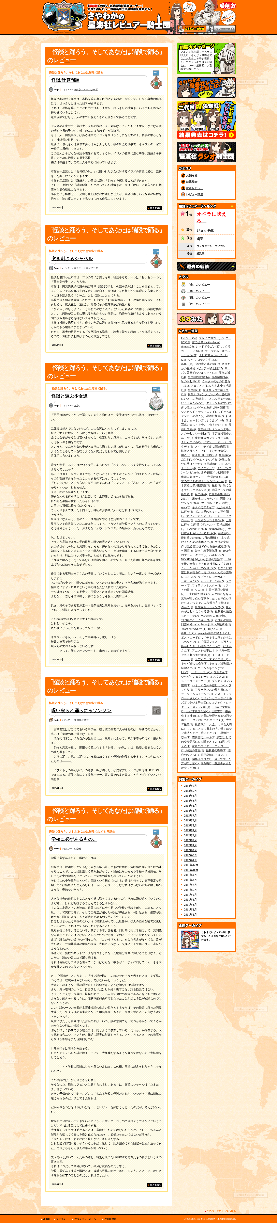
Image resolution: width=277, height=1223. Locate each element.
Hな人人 (214, 628)
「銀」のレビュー (198, 291)
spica (185, 507)
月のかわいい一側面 (195, 433)
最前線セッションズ (209, 607)
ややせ (77, 848)
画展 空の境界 (196, 546)
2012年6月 (190, 835)
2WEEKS (216, 555)
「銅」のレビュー (198, 297)
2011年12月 (191, 865)
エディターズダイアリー (212, 659)
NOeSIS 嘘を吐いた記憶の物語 (201, 559)
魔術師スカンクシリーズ (212, 437)
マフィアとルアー (199, 516)
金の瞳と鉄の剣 (207, 364)
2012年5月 (190, 840)
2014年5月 (190, 790)
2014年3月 (190, 800)
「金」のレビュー (198, 284)
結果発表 (192, 181)
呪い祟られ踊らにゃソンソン (82, 710)
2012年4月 (190, 845)
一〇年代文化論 (197, 711)
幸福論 (223, 533)
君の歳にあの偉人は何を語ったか (203, 481)
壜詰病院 (221, 446)
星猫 (216, 485)
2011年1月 (190, 914)
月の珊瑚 (211, 537)
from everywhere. (193, 628)
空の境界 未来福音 (214, 615)
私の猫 (200, 494)
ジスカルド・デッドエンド (199, 411)
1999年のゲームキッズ (196, 620)
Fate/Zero (188, 338)
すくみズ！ (214, 420)
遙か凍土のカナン (204, 498)
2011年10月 (191, 870)
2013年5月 (190, 825)
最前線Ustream (191, 537)
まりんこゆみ (191, 442)
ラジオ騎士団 (199, 702)
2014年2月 (190, 805)
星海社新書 (214, 416)
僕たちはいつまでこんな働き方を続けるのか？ (206, 603)
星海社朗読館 (198, 377)
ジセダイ (220, 672)
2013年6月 (190, 820)
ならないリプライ (199, 576)
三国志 (217, 711)
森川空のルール (203, 737)
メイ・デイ (203, 446)
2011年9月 (190, 874)
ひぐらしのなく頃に (202, 359)
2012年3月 (190, 850)
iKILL (186, 364)
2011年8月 (190, 880)
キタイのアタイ (203, 507)
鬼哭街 (206, 763)
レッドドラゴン (207, 346)
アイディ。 (206, 468)
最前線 (224, 455)
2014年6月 (190, 785)
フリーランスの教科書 (210, 689)
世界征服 (207, 472)
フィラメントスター (206, 585)
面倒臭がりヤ (81, 720)
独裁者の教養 (215, 750)
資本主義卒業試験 (207, 550)
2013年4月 (190, 830)
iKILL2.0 (188, 633)
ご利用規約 (110, 1219)
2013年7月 (190, 815)
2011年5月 (190, 894)
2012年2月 (190, 855)
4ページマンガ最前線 (215, 624)
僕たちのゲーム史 (199, 407)
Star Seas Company (205, 1218)
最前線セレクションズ (213, 429)
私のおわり (190, 381)
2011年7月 (190, 884)
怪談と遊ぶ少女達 (70, 396)
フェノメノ (200, 385)
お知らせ (192, 175)
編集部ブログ (202, 759)
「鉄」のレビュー (198, 304)
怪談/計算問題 (65, 80)
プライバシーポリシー (86, 1219)
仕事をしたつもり (213, 598)
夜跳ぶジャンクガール (203, 394)
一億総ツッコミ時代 (209, 520)
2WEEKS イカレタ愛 (215, 502)
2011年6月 (190, 889)
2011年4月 (190, 899)
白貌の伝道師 (219, 546)
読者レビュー (194, 188)
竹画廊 (186, 550)
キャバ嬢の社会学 (193, 663)
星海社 (194, 390)
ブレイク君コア (211, 338)
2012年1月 (190, 860)
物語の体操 (194, 750)
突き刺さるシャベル (72, 258)
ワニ (199, 589)
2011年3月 (190, 904)
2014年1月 (190, 810)
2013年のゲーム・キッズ (199, 459)
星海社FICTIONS (204, 455)
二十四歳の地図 (197, 594)
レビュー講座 (194, 194)
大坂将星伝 (217, 529)
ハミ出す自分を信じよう (209, 685)
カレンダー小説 (212, 581)
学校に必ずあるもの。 (74, 839)
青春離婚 (219, 377)
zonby (76, 405)
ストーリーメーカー (195, 680)
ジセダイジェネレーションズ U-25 (204, 676)
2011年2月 (190, 909)
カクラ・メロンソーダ (86, 89)
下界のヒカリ (196, 529)
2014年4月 (190, 795)
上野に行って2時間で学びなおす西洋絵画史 (206, 525)
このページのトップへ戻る (221, 1211)
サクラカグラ (201, 672)
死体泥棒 (221, 407)
